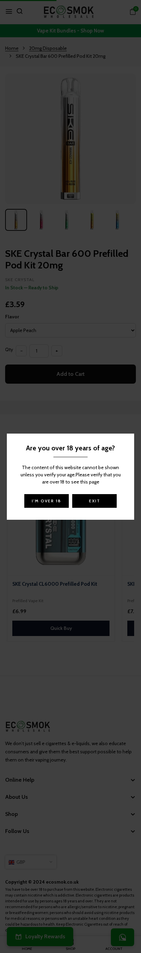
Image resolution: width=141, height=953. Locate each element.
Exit (94, 500)
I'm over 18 (46, 500)
